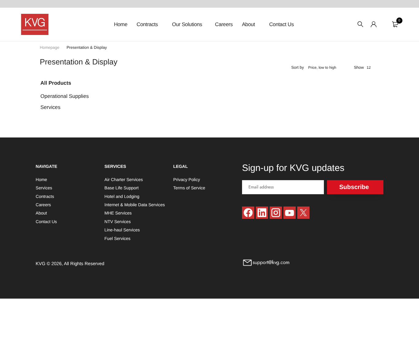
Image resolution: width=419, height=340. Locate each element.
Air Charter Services (124, 179)
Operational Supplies (64, 96)
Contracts (147, 24)
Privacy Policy (186, 179)
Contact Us (281, 24)
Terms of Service (189, 188)
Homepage (50, 47)
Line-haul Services (122, 229)
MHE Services (118, 213)
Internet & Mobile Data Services (135, 204)
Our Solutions (187, 24)
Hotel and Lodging (122, 196)
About (249, 24)
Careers (224, 24)
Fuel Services (118, 238)
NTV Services (118, 221)
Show (359, 67)
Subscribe (354, 187)
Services (50, 107)
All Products (55, 83)
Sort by (297, 67)
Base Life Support (122, 188)
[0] (395, 24)
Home (120, 24)
